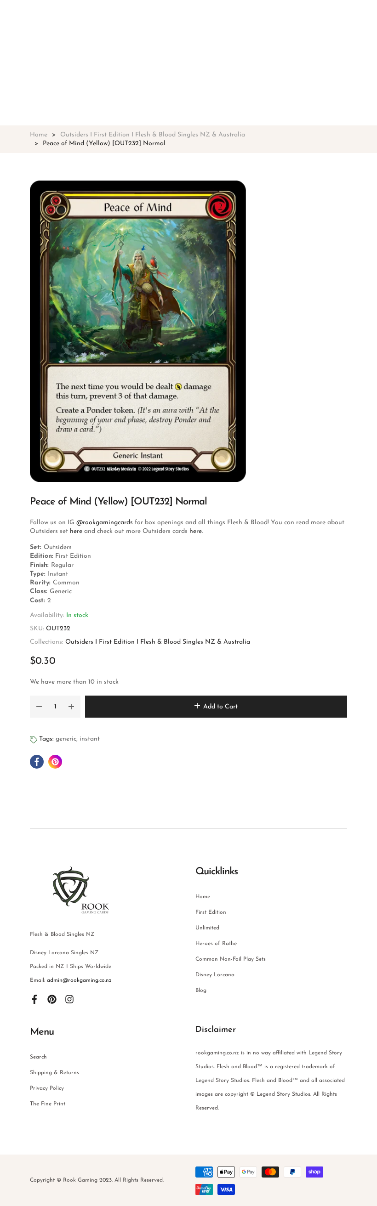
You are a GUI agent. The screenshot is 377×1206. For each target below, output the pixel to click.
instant (90, 739)
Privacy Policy (47, 1088)
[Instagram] (69, 999)
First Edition (210, 912)
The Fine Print (47, 1104)
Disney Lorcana (214, 975)
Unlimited (207, 928)
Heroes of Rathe (216, 943)
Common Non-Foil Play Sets (230, 959)
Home (202, 897)
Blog (200, 990)
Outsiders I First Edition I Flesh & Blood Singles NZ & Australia (157, 642)
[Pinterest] (52, 999)
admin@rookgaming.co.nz (79, 980)
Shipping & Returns (54, 1073)
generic (66, 739)
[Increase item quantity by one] (71, 707)
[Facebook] (34, 999)
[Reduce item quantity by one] (39, 707)
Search (38, 1057)
